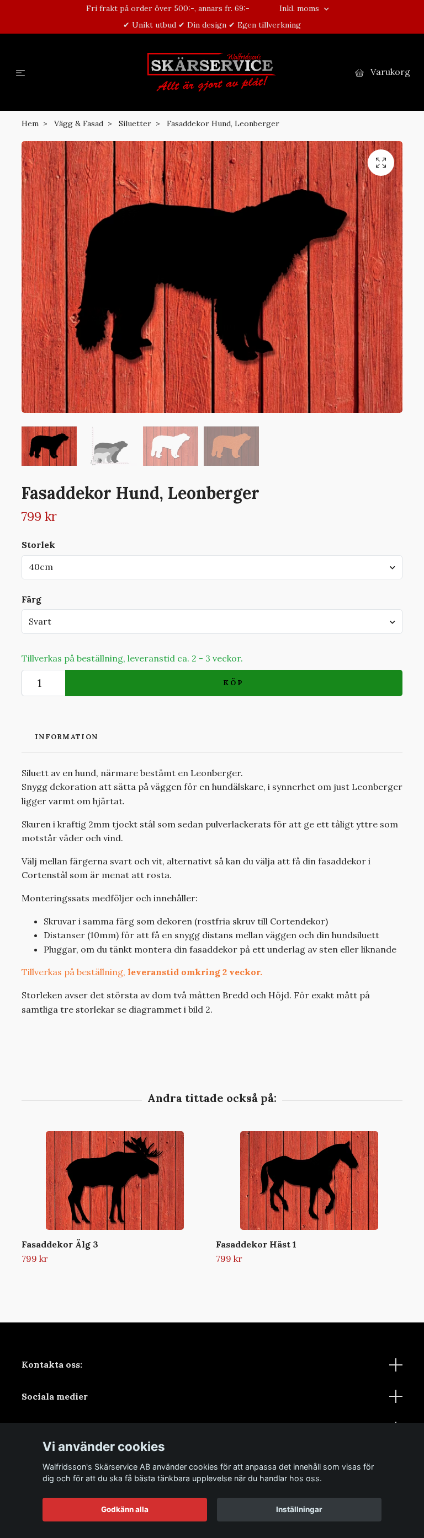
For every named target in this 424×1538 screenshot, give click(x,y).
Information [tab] (66, 736)
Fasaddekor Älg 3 (60, 1244)
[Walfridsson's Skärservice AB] (211, 72)
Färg (31, 599)
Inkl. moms (300, 8)
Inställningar (299, 1509)
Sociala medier (55, 1396)
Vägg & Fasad (78, 123)
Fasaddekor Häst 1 (256, 1244)
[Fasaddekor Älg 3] (115, 1180)
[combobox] (212, 567)
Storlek (38, 544)
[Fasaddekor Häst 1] (309, 1180)
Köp (234, 682)
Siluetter (135, 123)
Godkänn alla (125, 1509)
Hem (30, 123)
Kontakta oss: (52, 1364)
